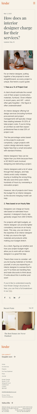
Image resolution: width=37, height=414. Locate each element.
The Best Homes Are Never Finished (14, 334)
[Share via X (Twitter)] (10, 298)
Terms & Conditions (7, 397)
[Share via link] (19, 298)
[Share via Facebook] (5, 298)
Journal (4, 376)
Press (3, 373)
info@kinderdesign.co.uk (9, 392)
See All (31, 308)
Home (3, 364)
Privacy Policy (6, 395)
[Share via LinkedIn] (14, 298)
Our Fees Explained (7, 371)
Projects (4, 369)
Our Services (5, 366)
